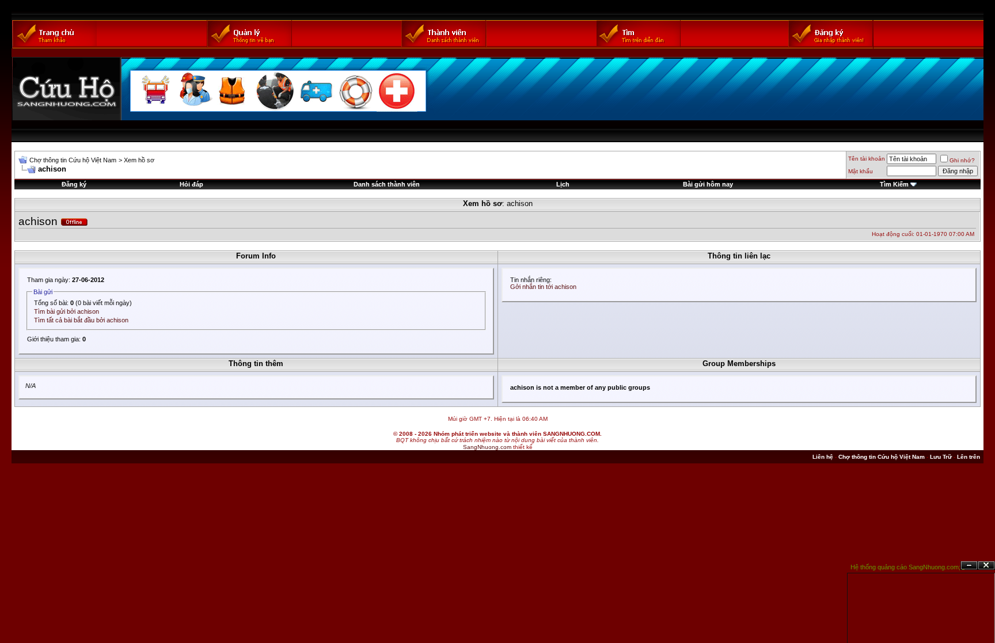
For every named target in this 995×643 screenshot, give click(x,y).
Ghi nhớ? (962, 160)
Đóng (986, 565)
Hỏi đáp (191, 184)
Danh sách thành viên (387, 184)
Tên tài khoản (866, 158)
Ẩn (969, 565)
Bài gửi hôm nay (708, 184)
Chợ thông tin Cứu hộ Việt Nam (72, 160)
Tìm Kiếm (894, 184)
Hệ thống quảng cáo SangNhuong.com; (905, 567)
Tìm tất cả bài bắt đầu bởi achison (81, 320)
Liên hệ (822, 457)
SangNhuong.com (487, 447)
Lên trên (968, 457)
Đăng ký (74, 184)
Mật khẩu (860, 171)
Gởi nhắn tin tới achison (543, 286)
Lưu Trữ (941, 457)
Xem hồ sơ (139, 160)
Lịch (562, 184)
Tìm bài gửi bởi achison (66, 311)
